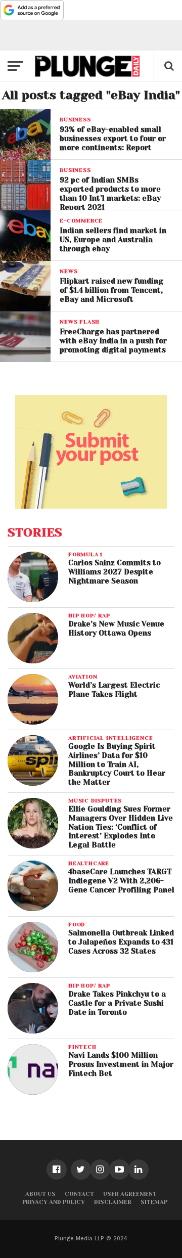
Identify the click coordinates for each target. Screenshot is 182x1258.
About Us (40, 1194)
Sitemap (154, 1202)
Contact (79, 1194)
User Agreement (130, 1194)
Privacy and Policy (53, 1202)
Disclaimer (112, 1202)
